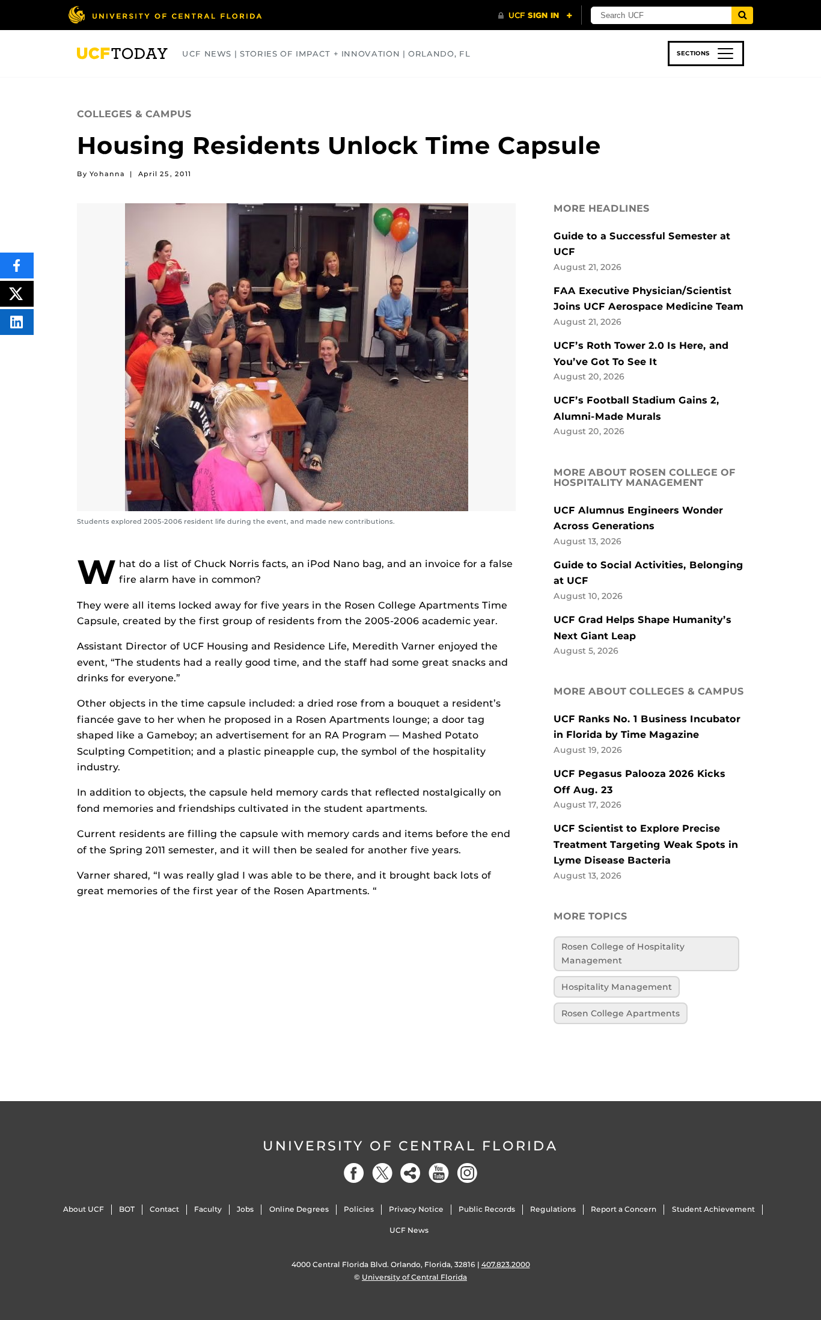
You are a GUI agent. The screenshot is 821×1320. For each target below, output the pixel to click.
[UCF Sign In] (535, 15)
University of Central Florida (410, 1146)
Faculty (208, 1209)
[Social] (410, 1173)
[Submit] (742, 15)
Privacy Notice (416, 1209)
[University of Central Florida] (164, 14)
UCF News (409, 1230)
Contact (164, 1209)
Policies (359, 1209)
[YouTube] (439, 1173)
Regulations (553, 1209)
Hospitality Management (616, 987)
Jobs (245, 1209)
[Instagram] (467, 1173)
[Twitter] (382, 1173)
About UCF (83, 1209)
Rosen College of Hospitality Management (623, 953)
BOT (127, 1209)
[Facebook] (354, 1173)
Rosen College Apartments (620, 1013)
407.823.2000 (505, 1264)
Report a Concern (623, 1209)
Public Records (487, 1209)
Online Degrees (299, 1209)
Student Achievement (713, 1209)
